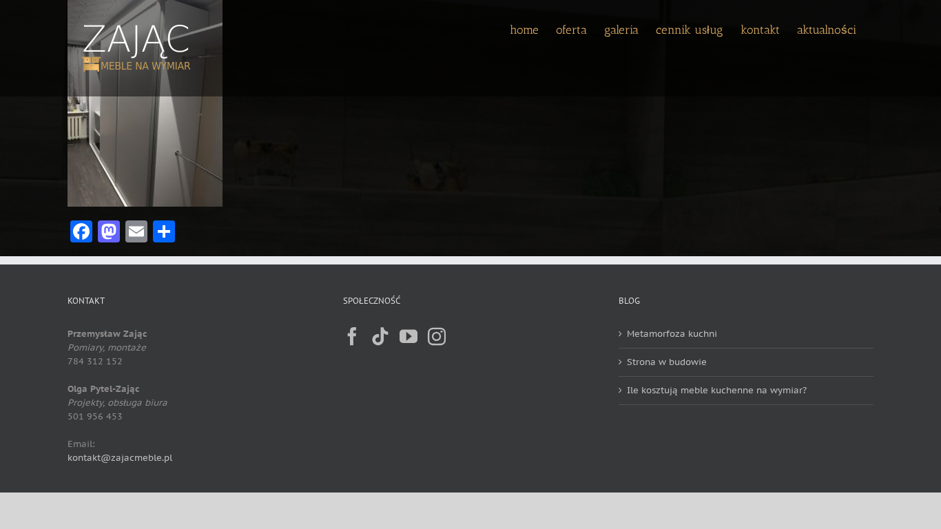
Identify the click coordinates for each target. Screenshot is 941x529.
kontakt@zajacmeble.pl (120, 458)
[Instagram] (437, 336)
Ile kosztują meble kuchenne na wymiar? (717, 390)
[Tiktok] (380, 336)
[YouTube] (408, 336)
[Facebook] (352, 336)
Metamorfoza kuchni (672, 334)
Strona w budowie (667, 362)
